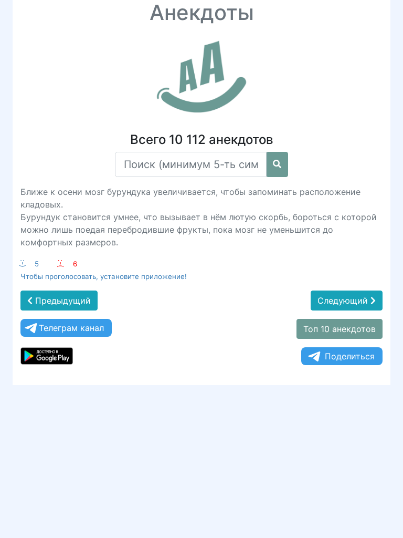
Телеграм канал (71, 328)
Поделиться (350, 356)
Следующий (343, 300)
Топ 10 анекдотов (339, 329)
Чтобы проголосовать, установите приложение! (103, 276)
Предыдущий (62, 300)
